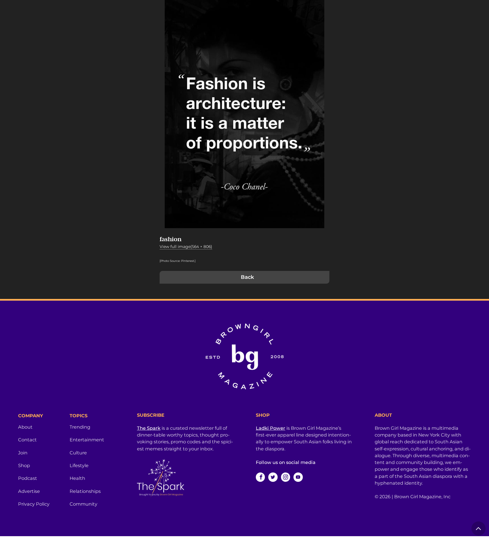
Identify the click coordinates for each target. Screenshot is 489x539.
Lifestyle (79, 465)
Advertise (29, 491)
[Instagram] (285, 477)
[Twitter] (272, 477)
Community (83, 504)
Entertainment (87, 439)
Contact (27, 439)
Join (22, 452)
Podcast (27, 478)
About (25, 427)
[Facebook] (260, 477)
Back (247, 277)
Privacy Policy (34, 504)
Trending (80, 427)
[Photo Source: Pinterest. (177, 261)
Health (77, 478)
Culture (78, 452)
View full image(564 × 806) (186, 246)
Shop (24, 465)
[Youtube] (298, 477)
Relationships (85, 491)
